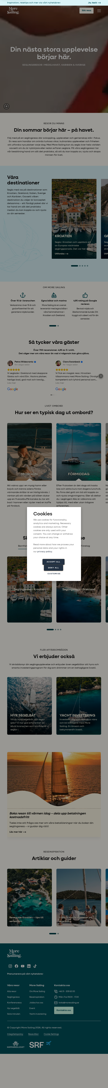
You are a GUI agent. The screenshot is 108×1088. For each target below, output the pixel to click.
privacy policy (44, 551)
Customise (54, 574)
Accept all (53, 562)
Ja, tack (92, 3)
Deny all (53, 568)
